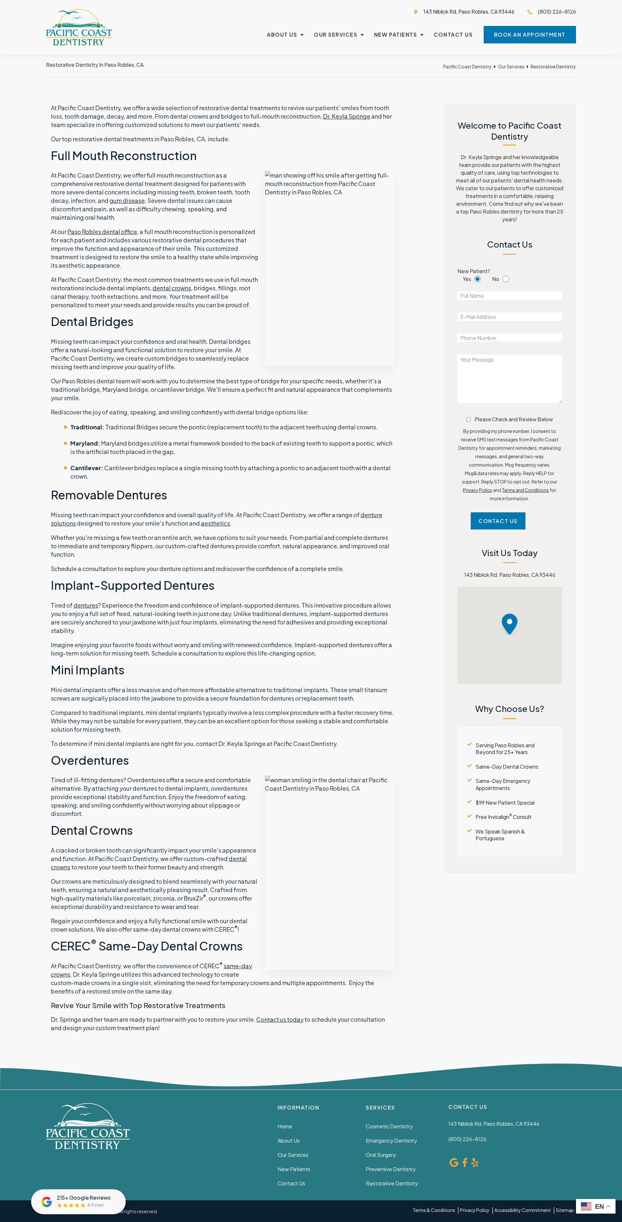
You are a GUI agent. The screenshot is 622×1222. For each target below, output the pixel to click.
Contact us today (280, 1019)
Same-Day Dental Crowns (507, 766)
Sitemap (565, 1210)
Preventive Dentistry (391, 1169)
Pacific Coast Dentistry (467, 66)
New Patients (395, 34)
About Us (282, 34)
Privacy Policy (477, 490)
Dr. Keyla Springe (346, 116)
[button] (514, 624)
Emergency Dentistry (391, 1140)
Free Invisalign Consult (504, 816)
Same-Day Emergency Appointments (503, 784)
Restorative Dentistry (392, 1183)
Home (285, 1126)
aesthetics (215, 523)
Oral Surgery (381, 1154)
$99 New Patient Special (505, 802)
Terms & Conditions (434, 1210)
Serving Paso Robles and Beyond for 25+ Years (505, 749)
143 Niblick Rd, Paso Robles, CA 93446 (468, 11)
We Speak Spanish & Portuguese (500, 835)
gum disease (127, 200)
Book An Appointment (530, 34)
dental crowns (172, 288)
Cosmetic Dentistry (389, 1126)
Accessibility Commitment (522, 1210)
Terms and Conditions (525, 490)
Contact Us (453, 34)
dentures (86, 605)
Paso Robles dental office (102, 231)
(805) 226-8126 (467, 1138)
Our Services (335, 34)
